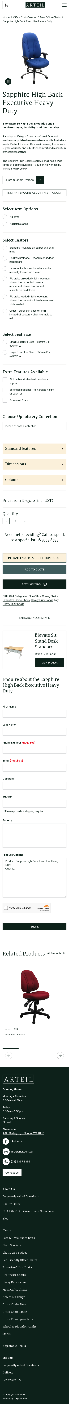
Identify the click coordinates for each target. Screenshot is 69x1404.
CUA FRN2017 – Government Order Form (29, 1211)
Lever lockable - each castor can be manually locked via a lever (30, 270)
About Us (9, 1189)
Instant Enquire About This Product (34, 192)
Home (6, 17)
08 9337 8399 (47, 540)
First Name (9, 706)
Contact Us (12, 1172)
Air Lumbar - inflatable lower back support (28, 381)
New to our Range (14, 1297)
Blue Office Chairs (50, 17)
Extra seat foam (18, 400)
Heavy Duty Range (42, 600)
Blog (6, 1219)
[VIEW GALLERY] (8, 81)
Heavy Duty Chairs (13, 604)
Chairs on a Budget (15, 1253)
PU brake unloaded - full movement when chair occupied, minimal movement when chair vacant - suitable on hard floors (29, 284)
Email (13, 760)
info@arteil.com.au (22, 1151)
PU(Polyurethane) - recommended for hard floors (31, 259)
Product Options (13, 854)
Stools (7, 1334)
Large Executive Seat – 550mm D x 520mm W (29, 354)
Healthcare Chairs (14, 1275)
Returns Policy (12, 1380)
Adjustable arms (18, 223)
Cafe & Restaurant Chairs (19, 1238)
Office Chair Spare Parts (18, 1319)
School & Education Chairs (20, 1327)
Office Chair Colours (24, 17)
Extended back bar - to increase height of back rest (31, 391)
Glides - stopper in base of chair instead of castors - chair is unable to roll (30, 314)
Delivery (8, 1373)
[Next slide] (60, 1055)
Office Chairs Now (14, 1304)
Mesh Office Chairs (15, 1290)
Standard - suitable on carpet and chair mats (31, 249)
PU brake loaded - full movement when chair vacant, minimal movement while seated (31, 300)
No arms (14, 216)
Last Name (9, 724)
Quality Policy (11, 1204)
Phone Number (19, 742)
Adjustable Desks (14, 1346)
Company (8, 778)
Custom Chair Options (19, 180)
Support (8, 1358)
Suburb (7, 796)
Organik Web (21, 1398)
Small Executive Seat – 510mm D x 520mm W (29, 343)
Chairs (54, 596)
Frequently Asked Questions (21, 1196)
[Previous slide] (8, 1055)
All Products (54, 953)
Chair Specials (12, 1245)
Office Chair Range (15, 1312)
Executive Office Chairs (16, 600)
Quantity (10, 514)
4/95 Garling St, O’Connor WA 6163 (23, 1133)
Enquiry (7, 820)
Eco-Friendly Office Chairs (20, 1260)
